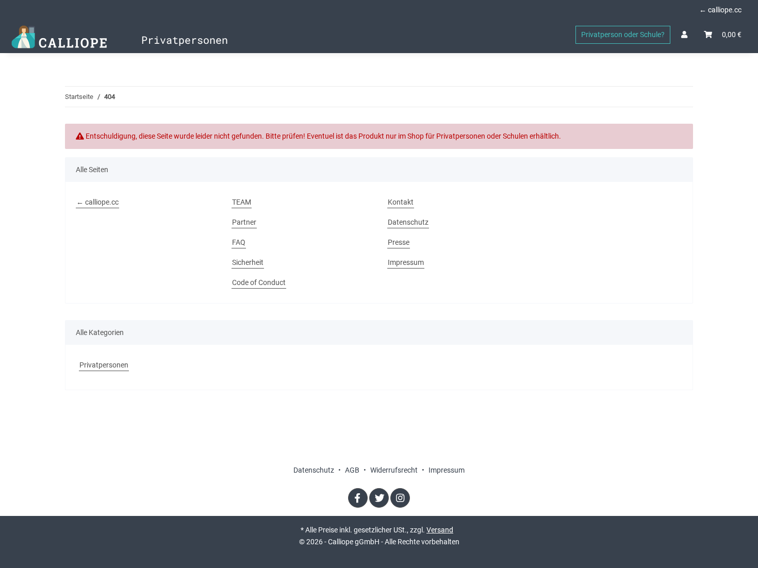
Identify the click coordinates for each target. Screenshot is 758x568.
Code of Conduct (259, 282)
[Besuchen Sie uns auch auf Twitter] (379, 498)
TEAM (241, 202)
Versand (439, 530)
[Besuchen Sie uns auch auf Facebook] (358, 498)
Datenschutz (408, 222)
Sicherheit (247, 262)
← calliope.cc (720, 10)
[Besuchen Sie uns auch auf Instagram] (400, 498)
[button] (684, 34)
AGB (353, 470)
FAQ (238, 242)
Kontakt (401, 202)
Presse (398, 242)
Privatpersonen (103, 365)
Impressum (406, 262)
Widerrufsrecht (394, 470)
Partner (244, 222)
